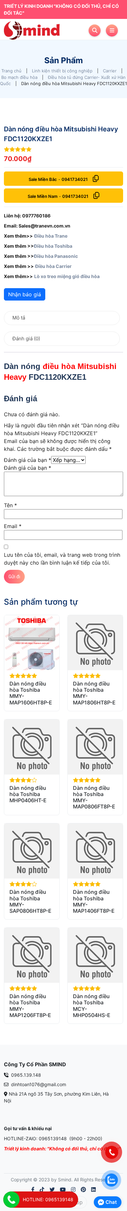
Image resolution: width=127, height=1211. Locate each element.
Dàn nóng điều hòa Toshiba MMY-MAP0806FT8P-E (94, 797)
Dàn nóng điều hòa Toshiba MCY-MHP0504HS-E (91, 1005)
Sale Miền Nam (43, 196)
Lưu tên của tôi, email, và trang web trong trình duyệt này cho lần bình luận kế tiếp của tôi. (62, 559)
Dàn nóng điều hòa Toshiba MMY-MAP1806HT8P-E (94, 693)
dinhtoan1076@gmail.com (38, 1084)
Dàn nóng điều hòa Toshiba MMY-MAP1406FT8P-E (94, 901)
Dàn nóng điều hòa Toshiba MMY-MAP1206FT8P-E (30, 1005)
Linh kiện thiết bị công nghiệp (62, 70)
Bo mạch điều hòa (19, 77)
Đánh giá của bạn (27, 460)
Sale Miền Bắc (43, 179)
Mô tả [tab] (18, 318)
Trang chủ (11, 70)
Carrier (110, 70)
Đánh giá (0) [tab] (26, 338)
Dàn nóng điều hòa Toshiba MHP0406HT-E (28, 794)
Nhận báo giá (24, 294)
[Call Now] (11, 1199)
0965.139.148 (25, 1075)
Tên (10, 505)
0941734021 (75, 179)
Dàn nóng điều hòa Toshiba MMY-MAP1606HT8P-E (30, 693)
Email (12, 526)
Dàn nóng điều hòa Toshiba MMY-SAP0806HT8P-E (30, 901)
